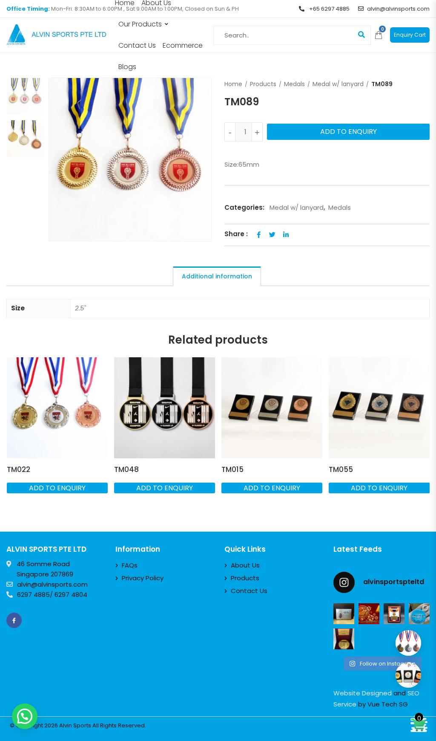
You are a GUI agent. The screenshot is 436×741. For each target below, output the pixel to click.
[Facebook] (14, 620)
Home (233, 84)
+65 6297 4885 (329, 9)
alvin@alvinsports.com (398, 9)
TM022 (18, 469)
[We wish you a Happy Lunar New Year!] (369, 613)
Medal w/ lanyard (338, 84)
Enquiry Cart (410, 34)
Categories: (244, 207)
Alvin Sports (75, 725)
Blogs (127, 67)
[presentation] (12, 439)
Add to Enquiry (348, 131)
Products (263, 84)
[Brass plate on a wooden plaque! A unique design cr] (394, 613)
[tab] (217, 276)
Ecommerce (183, 45)
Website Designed (362, 693)
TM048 (126, 469)
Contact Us (137, 45)
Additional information (217, 276)
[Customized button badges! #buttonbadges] (419, 613)
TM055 (341, 469)
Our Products (140, 24)
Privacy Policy (143, 577)
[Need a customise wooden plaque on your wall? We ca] (343, 613)
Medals (294, 84)
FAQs (130, 565)
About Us (245, 565)
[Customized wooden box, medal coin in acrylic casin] (343, 638)
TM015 (232, 469)
